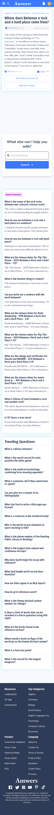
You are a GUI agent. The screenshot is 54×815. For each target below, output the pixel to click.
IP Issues (32, 774)
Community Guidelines (15, 742)
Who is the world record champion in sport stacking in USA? (24, 526)
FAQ (7, 768)
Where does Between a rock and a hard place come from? (27, 20)
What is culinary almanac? (18, 449)
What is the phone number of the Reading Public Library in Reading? (27, 538)
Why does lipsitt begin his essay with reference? (24, 561)
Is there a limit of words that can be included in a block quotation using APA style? (26, 615)
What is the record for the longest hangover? (23, 661)
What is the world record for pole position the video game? (22, 459)
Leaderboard (10, 694)
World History (34, 710)
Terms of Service (36, 752)
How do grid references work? (21, 592)
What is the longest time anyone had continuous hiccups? (24, 550)
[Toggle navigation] (3, 3)
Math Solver (10, 763)
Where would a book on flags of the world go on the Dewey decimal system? (26, 640)
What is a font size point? (18, 650)
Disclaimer (33, 763)
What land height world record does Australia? (24, 573)
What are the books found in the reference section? (22, 628)
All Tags (8, 699)
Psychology (33, 721)
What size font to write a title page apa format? (25, 506)
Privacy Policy (34, 758)
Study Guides (11, 758)
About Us (32, 742)
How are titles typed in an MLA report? (25, 583)
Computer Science (36, 726)
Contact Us (33, 747)
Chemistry (33, 699)
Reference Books (39, 13)
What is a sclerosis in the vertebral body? (27, 516)
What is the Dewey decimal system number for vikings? (23, 602)
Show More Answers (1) (27, 78)
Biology (31, 705)
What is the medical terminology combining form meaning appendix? (24, 471)
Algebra (31, 694)
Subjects (8, 13)
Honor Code (10, 747)
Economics (33, 731)
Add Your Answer (27, 85)
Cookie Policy (34, 768)
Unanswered (10, 705)
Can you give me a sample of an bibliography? (21, 494)
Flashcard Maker (12, 752)
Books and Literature (22, 13)
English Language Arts (38, 715)
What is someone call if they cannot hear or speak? (26, 483)
